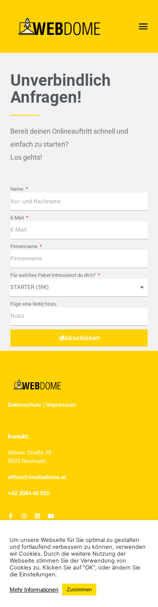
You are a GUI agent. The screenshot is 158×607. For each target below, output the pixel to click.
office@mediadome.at (37, 477)
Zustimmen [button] (79, 589)
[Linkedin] (37, 516)
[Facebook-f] (10, 516)
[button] (143, 26)
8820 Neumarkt (27, 461)
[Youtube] (51, 516)
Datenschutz (24, 404)
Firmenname (24, 246)
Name (17, 189)
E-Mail (17, 218)
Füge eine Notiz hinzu (33, 304)
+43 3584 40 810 (28, 493)
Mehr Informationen (34, 590)
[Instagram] (24, 516)
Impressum (61, 404)
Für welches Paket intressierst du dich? (53, 275)
